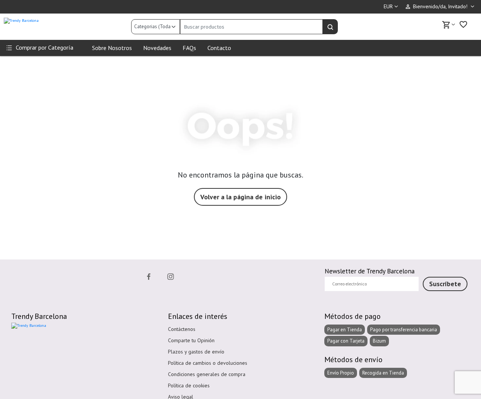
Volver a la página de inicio (240, 197)
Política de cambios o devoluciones (207, 363)
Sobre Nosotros (112, 48)
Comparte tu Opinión (191, 340)
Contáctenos (181, 329)
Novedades (157, 48)
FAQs (189, 48)
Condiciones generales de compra (206, 374)
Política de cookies (189, 385)
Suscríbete (445, 283)
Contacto (219, 48)
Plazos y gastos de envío (196, 351)
